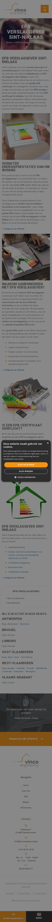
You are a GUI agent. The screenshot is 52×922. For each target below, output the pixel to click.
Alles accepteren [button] (26, 465)
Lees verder (18, 459)
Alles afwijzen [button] (26, 471)
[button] (26, 477)
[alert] (26, 461)
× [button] (48, 443)
